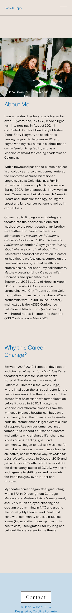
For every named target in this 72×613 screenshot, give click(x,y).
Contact (36, 597)
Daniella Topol (13, 8)
